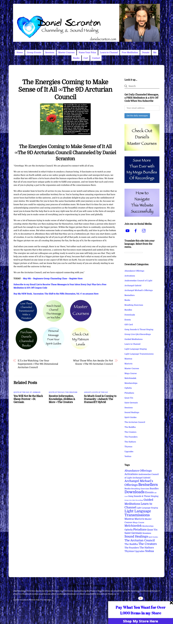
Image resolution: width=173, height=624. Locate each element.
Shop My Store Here (140, 621)
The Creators (71, 392)
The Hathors (130, 442)
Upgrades (128, 451)
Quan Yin (128, 398)
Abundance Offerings (134, 271)
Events (127, 320)
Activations (129, 276)
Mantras (128, 359)
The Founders (131, 437)
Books (76, 58)
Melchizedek (130, 378)
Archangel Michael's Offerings (138, 290)
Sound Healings (131, 412)
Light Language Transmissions (139, 354)
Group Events (34, 52)
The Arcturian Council (134, 422)
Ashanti (87, 392)
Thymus (128, 446)
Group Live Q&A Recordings (137, 334)
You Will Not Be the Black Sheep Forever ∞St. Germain (28, 399)
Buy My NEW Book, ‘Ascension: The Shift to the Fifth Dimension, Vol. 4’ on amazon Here (56, 294)
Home (20, 52)
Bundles (128, 310)
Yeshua (127, 456)
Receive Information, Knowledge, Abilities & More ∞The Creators (62, 399)
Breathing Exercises (133, 305)
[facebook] (136, 231)
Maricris (128, 364)
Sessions (49, 52)
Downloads (129, 315)
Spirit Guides (130, 417)
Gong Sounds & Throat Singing (138, 329)
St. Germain (35, 392)
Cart (86, 58)
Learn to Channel (109, 52)
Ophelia (128, 388)
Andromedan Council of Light (138, 280)
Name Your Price (87, 52)
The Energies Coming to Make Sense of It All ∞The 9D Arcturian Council (65, 89)
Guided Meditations (133, 339)
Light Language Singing (135, 349)
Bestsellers (129, 295)
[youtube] (127, 231)
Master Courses (66, 52)
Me (154, 52)
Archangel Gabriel (132, 285)
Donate (145, 52)
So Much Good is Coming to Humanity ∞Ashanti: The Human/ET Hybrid (100, 399)
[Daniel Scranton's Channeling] (86, 41)
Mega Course (130, 373)
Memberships (130, 383)
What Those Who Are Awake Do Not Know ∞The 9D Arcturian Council (93, 362)
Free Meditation (130, 52)
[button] (141, 610)
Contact (96, 58)
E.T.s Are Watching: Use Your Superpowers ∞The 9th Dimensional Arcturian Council (38, 364)
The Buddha (130, 427)
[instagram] (144, 231)
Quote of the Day (21, 392)
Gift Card (128, 324)
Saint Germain (131, 403)
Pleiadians (129, 393)
